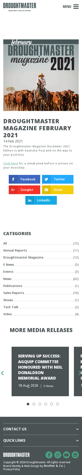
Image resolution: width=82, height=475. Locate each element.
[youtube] (66, 454)
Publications (12, 286)
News (7, 279)
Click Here (10, 163)
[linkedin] (75, 454)
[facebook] (48, 454)
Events (8, 271)
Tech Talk (10, 307)
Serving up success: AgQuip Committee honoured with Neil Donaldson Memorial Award (40, 367)
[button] (28, 404)
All (5, 243)
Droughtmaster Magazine (23, 257)
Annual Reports (15, 250)
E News (8, 264)
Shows (8, 300)
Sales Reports (13, 293)
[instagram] (57, 454)
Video (7, 314)
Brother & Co (53, 466)
